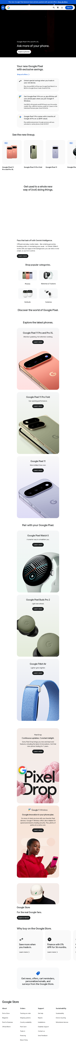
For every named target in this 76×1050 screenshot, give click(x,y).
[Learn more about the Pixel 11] (55, 159)
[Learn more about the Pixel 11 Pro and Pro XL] (12, 159)
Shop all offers (63, 2)
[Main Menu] (3, 7)
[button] (54, 7)
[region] (38, 159)
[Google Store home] (8, 7)
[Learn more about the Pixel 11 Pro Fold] (33, 159)
